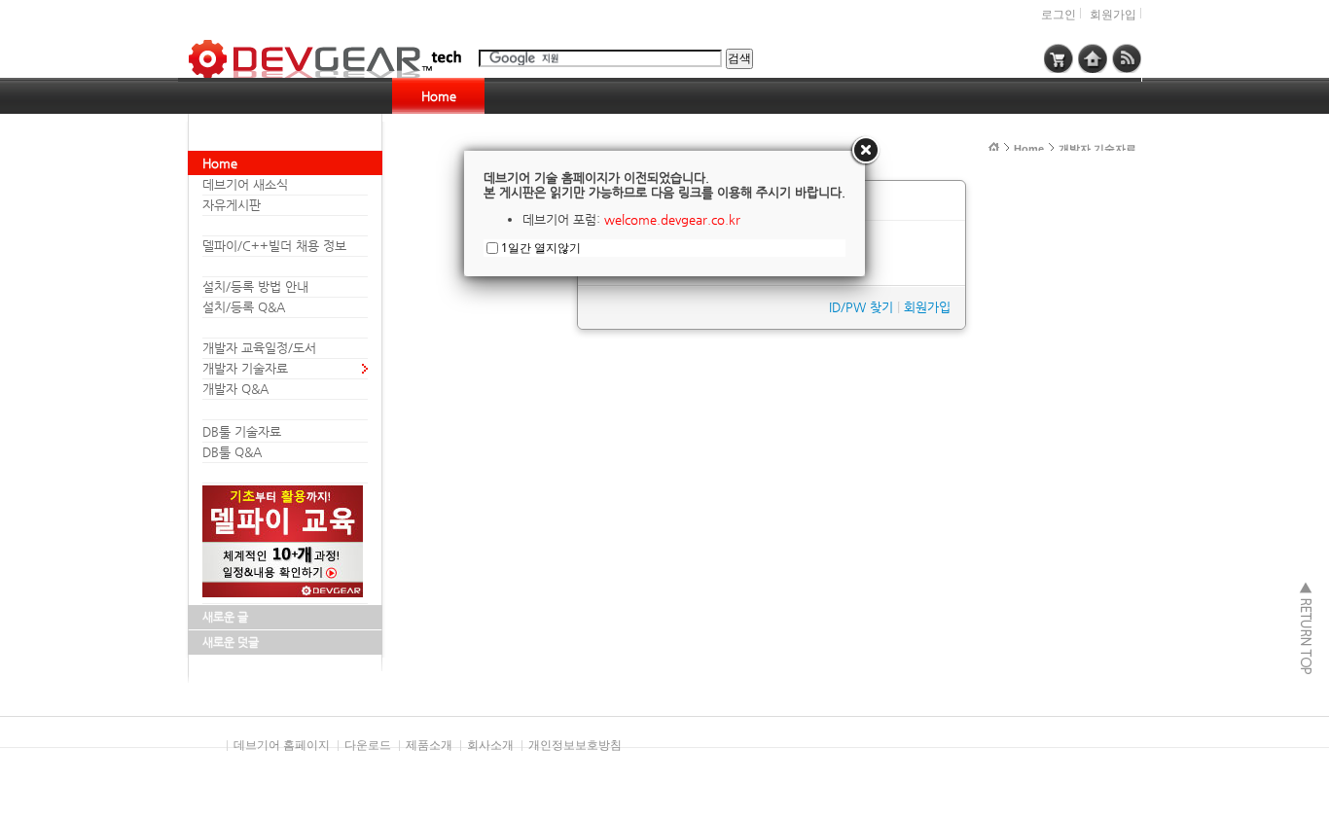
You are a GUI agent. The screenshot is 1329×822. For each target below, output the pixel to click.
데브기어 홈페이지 (281, 745)
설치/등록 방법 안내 (255, 286)
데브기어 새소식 (245, 184)
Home (438, 96)
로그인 (1058, 14)
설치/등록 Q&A (243, 307)
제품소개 (429, 745)
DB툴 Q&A (232, 452)
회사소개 (490, 745)
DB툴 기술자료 (241, 431)
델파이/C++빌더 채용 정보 (274, 245)
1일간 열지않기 (541, 247)
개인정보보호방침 (575, 745)
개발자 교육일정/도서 (259, 347)
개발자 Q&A (235, 388)
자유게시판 (231, 204)
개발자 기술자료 (245, 368)
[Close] (864, 150)
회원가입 (1113, 14)
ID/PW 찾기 (861, 307)
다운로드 (367, 745)
